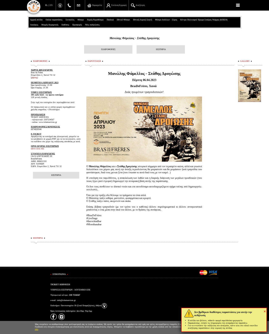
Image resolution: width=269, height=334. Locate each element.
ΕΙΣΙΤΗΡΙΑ (161, 49)
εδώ (36, 329)
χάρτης (34, 77)
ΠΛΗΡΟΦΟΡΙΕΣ (108, 49)
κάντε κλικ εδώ (37, 148)
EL (46, 5)
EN (51, 5)
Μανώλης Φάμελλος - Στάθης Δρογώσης (134, 38)
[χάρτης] (104, 305)
